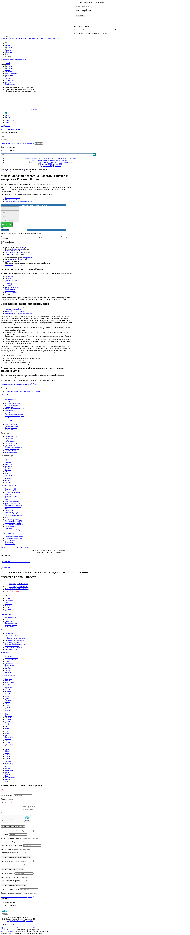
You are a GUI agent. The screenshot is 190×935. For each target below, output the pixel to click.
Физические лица (11, 424)
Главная (3, 171)
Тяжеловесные (20, 638)
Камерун (8, 723)
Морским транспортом (12, 403)
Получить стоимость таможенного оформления (16, 857)
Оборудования (10, 475)
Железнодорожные (11, 623)
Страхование (9, 254)
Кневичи (8, 672)
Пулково (7, 670)
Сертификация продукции (14, 252)
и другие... (8, 781)
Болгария (8, 691)
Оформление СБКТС (12, 512)
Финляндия (9, 760)
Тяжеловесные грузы (12, 450)
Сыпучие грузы (10, 445)
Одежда (13, 647)
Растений (8, 479)
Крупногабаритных (11, 287)
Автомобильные (10, 618)
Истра (7, 661)
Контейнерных (10, 284)
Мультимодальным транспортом (11, 411)
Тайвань (7, 754)
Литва (7, 735)
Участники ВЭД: (6, 421)
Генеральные (9, 633)
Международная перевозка (15, 171)
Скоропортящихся (11, 280)
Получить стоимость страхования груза (13, 885)
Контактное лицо (7, 795)
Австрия (7, 680)
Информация (9, 609)
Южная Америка (10, 777)
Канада (7, 725)
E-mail (3, 803)
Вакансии (8, 605)
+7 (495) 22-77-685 (13, 921)
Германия (8, 698)
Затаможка (8, 261)
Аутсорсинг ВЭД (10, 544)
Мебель (7, 647)
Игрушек (8, 470)
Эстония (7, 774)
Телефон (4, 799)
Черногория (9, 763)
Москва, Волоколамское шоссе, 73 (12, 129)
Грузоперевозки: (6, 394)
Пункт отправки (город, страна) (11, 842)
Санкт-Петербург (10, 659)
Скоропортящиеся (11, 637)
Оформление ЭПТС (11, 510)
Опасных (8, 282)
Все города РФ (10, 656)
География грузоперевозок (14, 414)
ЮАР (6, 776)
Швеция (7, 772)
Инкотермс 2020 (10, 491)
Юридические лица (11, 426)
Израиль (7, 711)
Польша (7, 742)
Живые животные (11, 452)
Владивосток (9, 663)
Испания (8, 719)
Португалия (9, 744)
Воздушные (9, 621)
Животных (8, 466)
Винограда (8, 464)
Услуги (7, 602)
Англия (7, 684)
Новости (8, 607)
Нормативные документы (13, 505)
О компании (9, 600)
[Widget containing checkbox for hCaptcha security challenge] (16, 819)
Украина (7, 758)
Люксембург (9, 737)
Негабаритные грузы (12, 449)
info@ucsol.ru (54, 38)
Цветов (7, 482)
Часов (7, 480)
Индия (7, 714)
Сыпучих (8, 285)
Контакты (8, 611)
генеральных (23, 247)
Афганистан (9, 688)
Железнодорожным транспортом (11, 406)
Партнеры (8, 604)
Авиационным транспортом (14, 408)
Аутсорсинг (57, 166)
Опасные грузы (10, 442)
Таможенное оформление (59, 160)
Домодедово (9, 667)
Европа (7, 707)
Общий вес (4, 834)
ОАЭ (6, 740)
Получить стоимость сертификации (12, 869)
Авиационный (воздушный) (14, 308)
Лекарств (8, 473)
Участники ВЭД (56, 164)
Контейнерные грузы (12, 443)
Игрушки (20, 647)
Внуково (8, 668)
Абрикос (7, 461)
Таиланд (7, 753)
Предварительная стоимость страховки (14, 893)
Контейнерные (10, 638)
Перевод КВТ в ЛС (11, 514)
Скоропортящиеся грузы (13, 440)
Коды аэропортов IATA (12, 503)
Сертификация (10, 540)
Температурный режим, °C (10, 853)
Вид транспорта (6, 849)
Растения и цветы (11, 649)
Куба (6, 731)
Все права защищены (8, 931)
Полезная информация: (8, 485)
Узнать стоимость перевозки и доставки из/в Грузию (19, 384)
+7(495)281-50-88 (32, 38)
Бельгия (7, 689)
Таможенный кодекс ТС (13, 523)
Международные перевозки (66, 158)
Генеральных (9, 276)
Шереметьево (9, 665)
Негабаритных (10, 289)
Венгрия (7, 693)
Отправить (39, 143)
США (7, 751)
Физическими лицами (12, 198)
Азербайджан (9, 682)
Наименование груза (8, 831)
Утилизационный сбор (12, 530)
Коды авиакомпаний (12, 501)
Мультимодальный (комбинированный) (18, 313)
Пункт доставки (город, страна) (11, 845)
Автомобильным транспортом (10, 400)
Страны (26, 171)
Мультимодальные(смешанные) (11, 625)
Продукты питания (11, 477)
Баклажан (8, 462)
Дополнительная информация (11, 813)
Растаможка (9, 251)
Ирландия (8, 717)
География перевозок (8, 675)
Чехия (7, 767)
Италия (7, 721)
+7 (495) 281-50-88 (26, 921)
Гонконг (7, 702)
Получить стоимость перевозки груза (13, 826)
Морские (8, 619)
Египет (7, 709)
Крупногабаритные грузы (13, 447)
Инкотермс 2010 (10, 489)
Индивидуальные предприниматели (11, 428)
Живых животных (11, 292)
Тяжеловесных (10, 291)
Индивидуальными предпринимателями (18, 201)
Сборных (8, 278)
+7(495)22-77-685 (44, 38)
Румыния (8, 746)
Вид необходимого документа (11, 877)
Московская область (11, 658)
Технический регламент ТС (14, 524)
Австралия (8, 679)
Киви (6, 471)
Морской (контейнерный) (13, 310)
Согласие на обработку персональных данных (16, 143)
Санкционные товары (12, 519)
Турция (7, 756)
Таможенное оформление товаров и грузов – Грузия (22, 391)
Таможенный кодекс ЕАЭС (14, 521)
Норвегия (8, 739)
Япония (7, 779)
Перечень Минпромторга (13, 516)
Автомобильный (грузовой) (14, 311)
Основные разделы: (7, 533)
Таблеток (8, 468)
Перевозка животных (12, 646)
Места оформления (65, 162)
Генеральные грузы (11, 436)
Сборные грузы (10, 438)
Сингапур (8, 749)
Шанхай (7, 768)
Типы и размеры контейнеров (10, 527)
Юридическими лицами (13, 199)
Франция (8, 762)
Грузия (7, 705)
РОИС (7, 517)
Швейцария (9, 770)
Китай (7, 726)
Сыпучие (8, 644)
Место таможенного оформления (12, 865)
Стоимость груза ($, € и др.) (10, 889)
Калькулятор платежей (12, 496)
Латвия (7, 733)
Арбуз (7, 459)
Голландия (8, 700)
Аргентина (8, 686)
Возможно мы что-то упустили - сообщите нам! (17, 547)
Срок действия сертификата (10, 881)
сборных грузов (16, 249)
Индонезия (8, 716)
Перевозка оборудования (13, 642)
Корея (7, 728)
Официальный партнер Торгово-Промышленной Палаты (20, 928)
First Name (5, 230)
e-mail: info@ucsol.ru (16, 588)
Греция (7, 703)
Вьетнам (7, 696)
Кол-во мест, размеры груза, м (11, 838)
